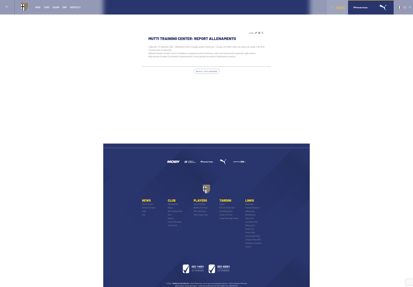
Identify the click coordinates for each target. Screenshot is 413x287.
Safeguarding (250, 211)
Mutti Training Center (175, 211)
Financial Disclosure (175, 221)
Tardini (225, 200)
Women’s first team (149, 207)
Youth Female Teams (201, 214)
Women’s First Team (201, 207)
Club (143, 214)
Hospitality (75, 7)
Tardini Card (249, 229)
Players (200, 200)
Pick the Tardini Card (226, 207)
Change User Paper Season (229, 218)
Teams (46, 7)
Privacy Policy (250, 232)
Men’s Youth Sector (200, 211)
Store (170, 214)
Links (249, 200)
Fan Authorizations (226, 211)
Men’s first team (147, 204)
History (170, 207)
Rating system (250, 225)
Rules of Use (249, 218)
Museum (171, 218)
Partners (248, 246)
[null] (173, 162)
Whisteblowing (250, 214)
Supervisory (249, 204)
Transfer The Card (225, 214)
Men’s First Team (199, 204)
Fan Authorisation (251, 221)
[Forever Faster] (223, 162)
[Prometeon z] (206, 162)
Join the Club (172, 225)
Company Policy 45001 (253, 239)
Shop (64, 7)
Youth (144, 211)
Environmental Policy (252, 236)
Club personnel (173, 204)
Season (56, 7)
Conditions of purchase (253, 243)
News (38, 7)
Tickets (222, 204)
